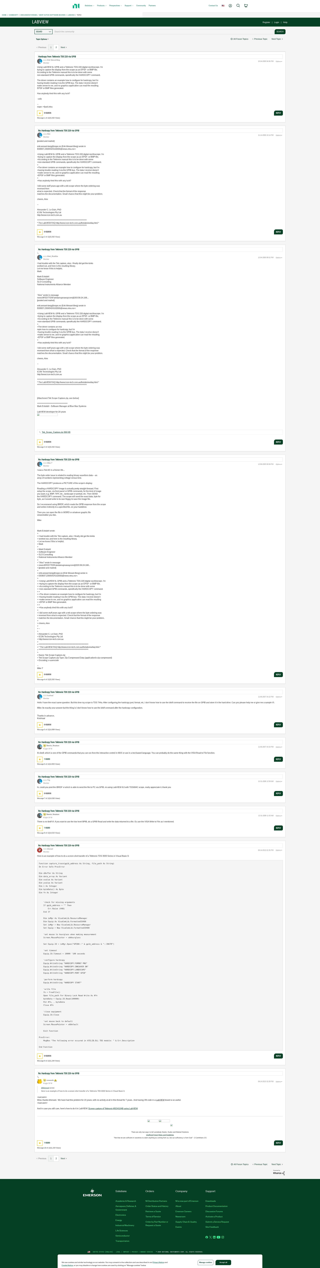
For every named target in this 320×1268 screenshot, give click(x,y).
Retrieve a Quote (153, 1211)
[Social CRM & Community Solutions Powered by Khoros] (279, 1172)
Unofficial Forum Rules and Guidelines (160, 1135)
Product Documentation (217, 1206)
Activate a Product (214, 1216)
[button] (39, 113)
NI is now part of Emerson (187, 1201)
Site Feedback (212, 1226)
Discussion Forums (28, 15)
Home (4, 15)
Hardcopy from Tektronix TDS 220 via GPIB (57, 56)
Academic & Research (126, 1201)
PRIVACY (135, 1252)
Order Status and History (157, 1206)
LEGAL (118, 1252)
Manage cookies (146, 1252)
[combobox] (162, 31)
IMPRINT (126, 1252)
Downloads (211, 1201)
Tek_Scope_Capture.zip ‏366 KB (56, 432)
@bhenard (45, 1088)
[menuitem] (89, 6)
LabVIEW (71, 15)
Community (13, 15)
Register (266, 22)
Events (179, 1226)
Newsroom (180, 1216)
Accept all (223, 1262)
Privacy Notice (158, 1262)
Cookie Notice (67, 1265)
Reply (278, 113)
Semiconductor (123, 1235)
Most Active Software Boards (52, 15)
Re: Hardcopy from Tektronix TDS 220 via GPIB (58, 130)
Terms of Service (153, 1216)
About (178, 1206)
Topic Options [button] (41, 39)
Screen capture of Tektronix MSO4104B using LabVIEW (113, 1108)
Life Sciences (122, 1230)
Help (285, 22)
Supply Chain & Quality (186, 1221)
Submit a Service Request (217, 1221)
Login (276, 22)
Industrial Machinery (125, 1225)
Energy (119, 1220)
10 (45, 1148)
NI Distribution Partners (156, 1201)
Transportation (122, 1240)
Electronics (121, 1214)
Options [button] (278, 61)
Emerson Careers (183, 1211)
